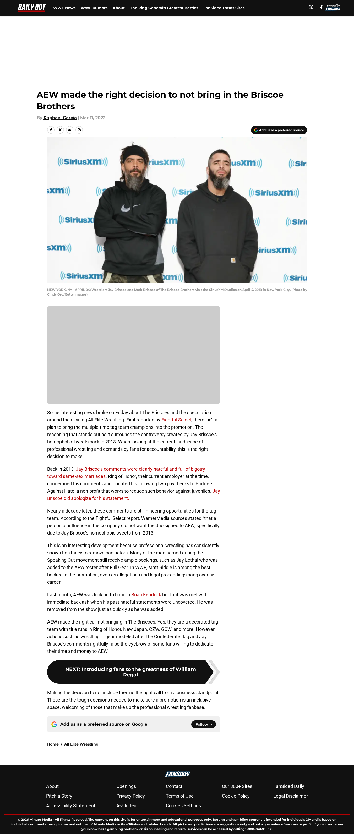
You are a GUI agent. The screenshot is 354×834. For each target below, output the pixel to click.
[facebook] (321, 7)
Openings (126, 786)
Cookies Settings (183, 805)
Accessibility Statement (70, 805)
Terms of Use (180, 796)
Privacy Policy (130, 796)
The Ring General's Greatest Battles (164, 7)
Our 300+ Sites (237, 786)
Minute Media (41, 819)
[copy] (79, 130)
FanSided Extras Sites (223, 7)
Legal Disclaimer (290, 796)
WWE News (64, 7)
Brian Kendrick (146, 594)
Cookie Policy (236, 796)
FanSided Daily (288, 786)
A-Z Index (126, 805)
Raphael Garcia (60, 117)
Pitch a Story (59, 796)
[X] (311, 7)
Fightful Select (176, 419)
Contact (174, 786)
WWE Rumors (94, 7)
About (119, 7)
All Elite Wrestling (81, 744)
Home (53, 744)
